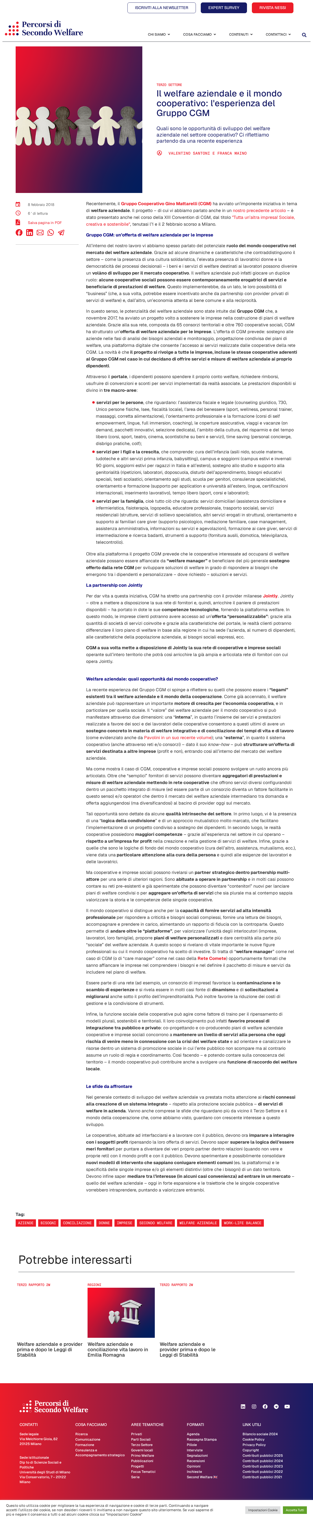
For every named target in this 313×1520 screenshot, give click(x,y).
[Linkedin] (243, 1407)
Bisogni (48, 1223)
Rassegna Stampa (202, 1439)
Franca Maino (232, 153)
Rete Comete (212, 958)
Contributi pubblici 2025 (263, 1455)
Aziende (26, 1223)
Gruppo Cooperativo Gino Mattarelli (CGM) (166, 203)
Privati (136, 1434)
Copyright (251, 1450)
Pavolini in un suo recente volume (178, 737)
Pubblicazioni (142, 1461)
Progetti (137, 1466)
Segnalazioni (197, 1455)
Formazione (84, 1445)
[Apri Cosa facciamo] (214, 34)
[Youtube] (287, 1407)
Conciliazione (77, 1223)
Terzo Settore (169, 85)
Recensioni (196, 1461)
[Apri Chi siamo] (168, 34)
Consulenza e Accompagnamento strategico (100, 1452)
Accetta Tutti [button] (295, 1510)
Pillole (192, 1445)
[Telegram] (276, 1407)
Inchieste (194, 1471)
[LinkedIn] (29, 234)
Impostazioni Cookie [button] (263, 1510)
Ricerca (81, 1434)
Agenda (193, 1434)
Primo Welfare (142, 1455)
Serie (135, 1477)
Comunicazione (87, 1439)
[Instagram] (254, 1407)
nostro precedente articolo (259, 210)
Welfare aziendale (198, 1223)
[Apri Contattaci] (289, 34)
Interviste (195, 1450)
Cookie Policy (254, 1439)
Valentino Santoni (189, 153)
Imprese (124, 1223)
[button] (304, 35)
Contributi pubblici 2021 (262, 1477)
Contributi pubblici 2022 (263, 1471)
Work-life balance (242, 1223)
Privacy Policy (254, 1445)
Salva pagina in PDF (45, 222)
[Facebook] (19, 234)
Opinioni (194, 1466)
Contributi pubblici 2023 (263, 1466)
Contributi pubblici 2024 (263, 1461)
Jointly (270, 596)
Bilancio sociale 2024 (260, 1434)
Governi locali (142, 1450)
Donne (104, 1223)
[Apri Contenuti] (251, 34)
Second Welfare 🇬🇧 (202, 1477)
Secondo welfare (155, 1223)
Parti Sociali (141, 1439)
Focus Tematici (143, 1471)
